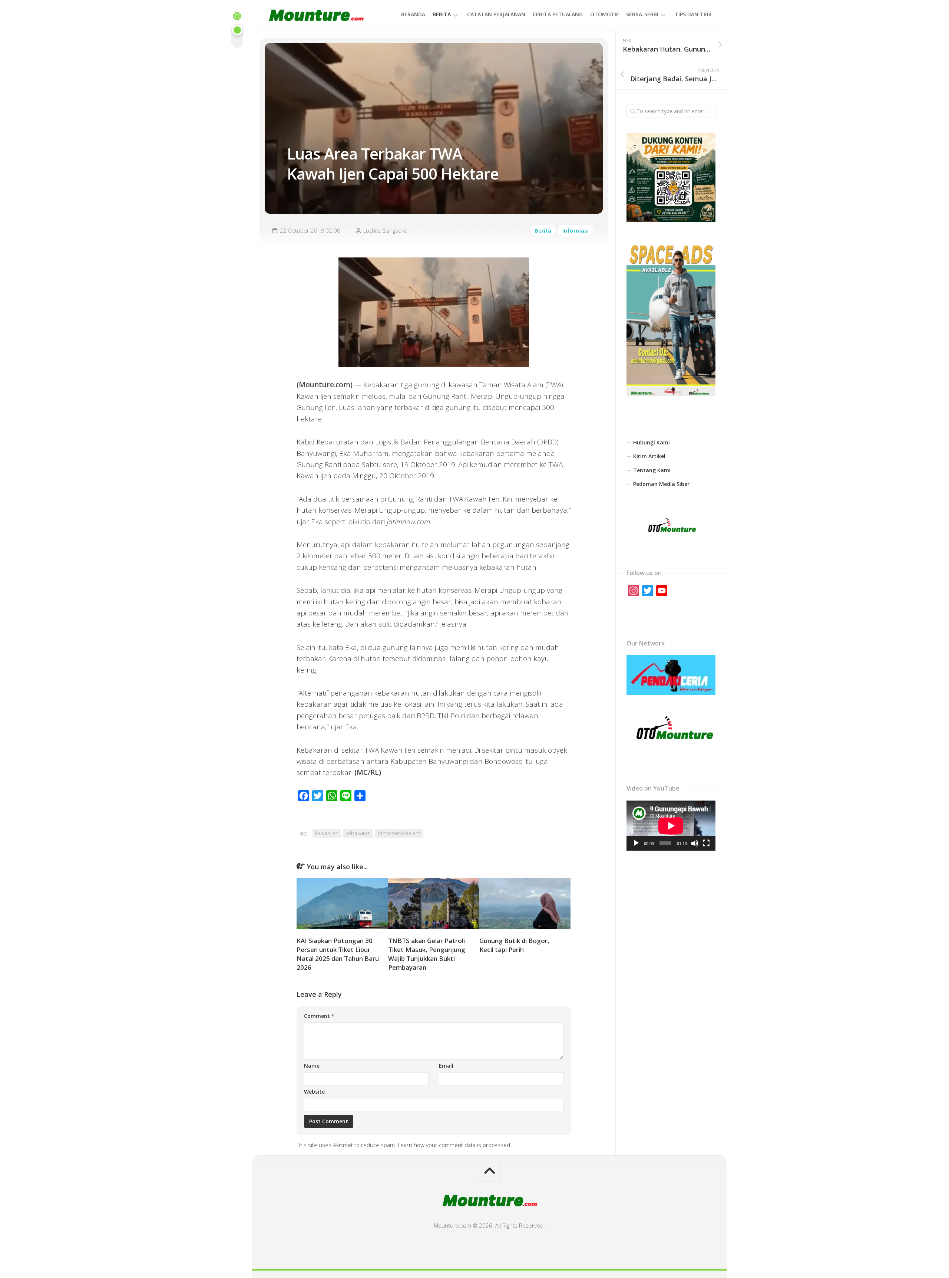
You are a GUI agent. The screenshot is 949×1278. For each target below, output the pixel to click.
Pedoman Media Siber (661, 483)
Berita (442, 14)
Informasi (575, 230)
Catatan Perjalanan (496, 14)
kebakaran (358, 833)
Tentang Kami (652, 470)
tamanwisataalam (399, 833)
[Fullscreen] (706, 843)
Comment (319, 1015)
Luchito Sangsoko (385, 230)
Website (314, 1091)
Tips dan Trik (693, 14)
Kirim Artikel (649, 456)
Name (312, 1065)
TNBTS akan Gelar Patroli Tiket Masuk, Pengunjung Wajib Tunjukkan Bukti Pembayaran (426, 953)
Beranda (413, 14)
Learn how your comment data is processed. (455, 1145)
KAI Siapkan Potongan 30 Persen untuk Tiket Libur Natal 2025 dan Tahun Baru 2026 (338, 953)
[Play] (636, 843)
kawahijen (326, 833)
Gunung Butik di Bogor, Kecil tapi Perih (514, 945)
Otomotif (604, 14)
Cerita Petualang (558, 14)
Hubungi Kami (651, 442)
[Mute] (694, 843)
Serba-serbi (642, 14)
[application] (670, 826)
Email (446, 1065)
